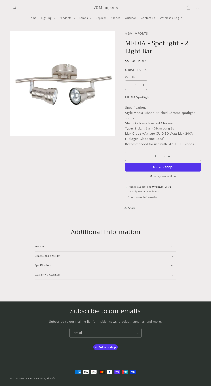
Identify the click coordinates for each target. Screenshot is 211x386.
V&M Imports (26, 378)
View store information (143, 197)
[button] (14, 7)
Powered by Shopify (44, 378)
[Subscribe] (137, 333)
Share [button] (132, 208)
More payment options (163, 176)
